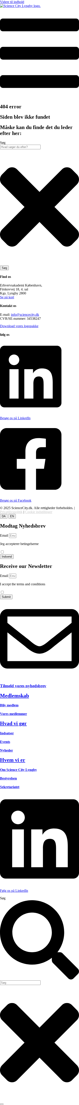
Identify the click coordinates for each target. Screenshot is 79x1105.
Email (4, 535)
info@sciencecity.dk (25, 314)
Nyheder (6, 750)
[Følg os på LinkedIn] (39, 883)
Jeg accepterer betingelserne (19, 546)
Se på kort (7, 297)
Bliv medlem (9, 705)
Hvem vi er (12, 760)
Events (5, 742)
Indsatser (7, 733)
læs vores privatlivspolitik (17, 548)
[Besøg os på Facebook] (30, 493)
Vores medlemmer (13, 714)
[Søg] (2, 1104)
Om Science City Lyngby (18, 770)
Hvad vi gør (13, 723)
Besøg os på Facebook (15, 500)
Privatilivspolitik (11, 512)
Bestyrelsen (8, 778)
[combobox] (20, 147)
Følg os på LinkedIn (14, 890)
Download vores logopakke (19, 326)
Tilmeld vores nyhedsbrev (23, 686)
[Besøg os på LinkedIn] (30, 410)
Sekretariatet (9, 787)
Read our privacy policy (16, 588)
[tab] (3, 516)
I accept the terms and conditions (22, 586)
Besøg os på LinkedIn (15, 418)
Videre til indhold (12, 2)
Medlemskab (14, 695)
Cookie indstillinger (38, 512)
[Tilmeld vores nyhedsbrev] (39, 677)
